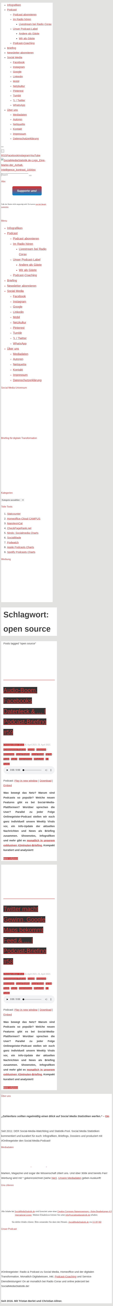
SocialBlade (14, 537)
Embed (7, 785)
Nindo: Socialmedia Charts (22, 532)
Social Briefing (23, 754)
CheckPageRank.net (19, 528)
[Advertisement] (23, 582)
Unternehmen (25, 759)
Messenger (8, 754)
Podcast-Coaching (65, 1276)
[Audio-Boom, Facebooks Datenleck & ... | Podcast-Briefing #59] (29, 677)
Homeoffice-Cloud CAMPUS (23, 518)
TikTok (49, 754)
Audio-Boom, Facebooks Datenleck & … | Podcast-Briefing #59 (24, 711)
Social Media (37, 754)
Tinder (6, 759)
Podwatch (13, 542)
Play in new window (26, 780)
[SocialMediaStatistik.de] (27, 169)
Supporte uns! (27, 190)
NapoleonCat (15, 523)
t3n (107, 1116)
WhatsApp (39, 759)
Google (31, 749)
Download (45, 780)
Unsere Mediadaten (69, 1178)
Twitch (14, 759)
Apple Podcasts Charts (20, 547)
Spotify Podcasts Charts (21, 552)
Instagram (41, 749)
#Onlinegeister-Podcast (14, 749)
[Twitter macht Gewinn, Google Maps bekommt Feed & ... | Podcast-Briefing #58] (29, 896)
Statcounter (14, 513)
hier (53, 1178)
